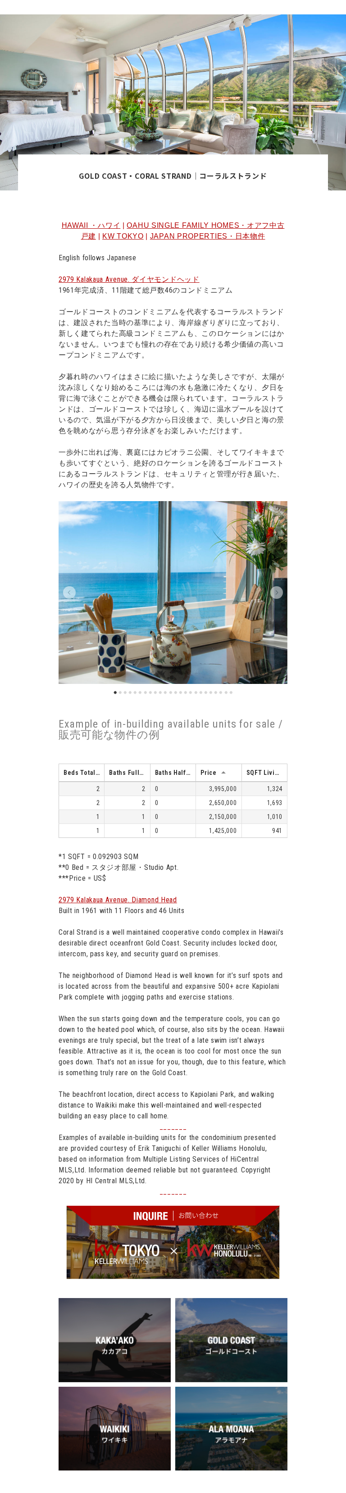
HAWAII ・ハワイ (91, 225)
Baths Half (170, 772)
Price (208, 772)
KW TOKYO (123, 236)
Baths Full (124, 772)
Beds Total (80, 772)
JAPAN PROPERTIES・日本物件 (207, 236)
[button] (69, 592)
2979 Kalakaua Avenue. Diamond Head (118, 900)
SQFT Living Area (266, 772)
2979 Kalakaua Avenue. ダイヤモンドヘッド (129, 279)
